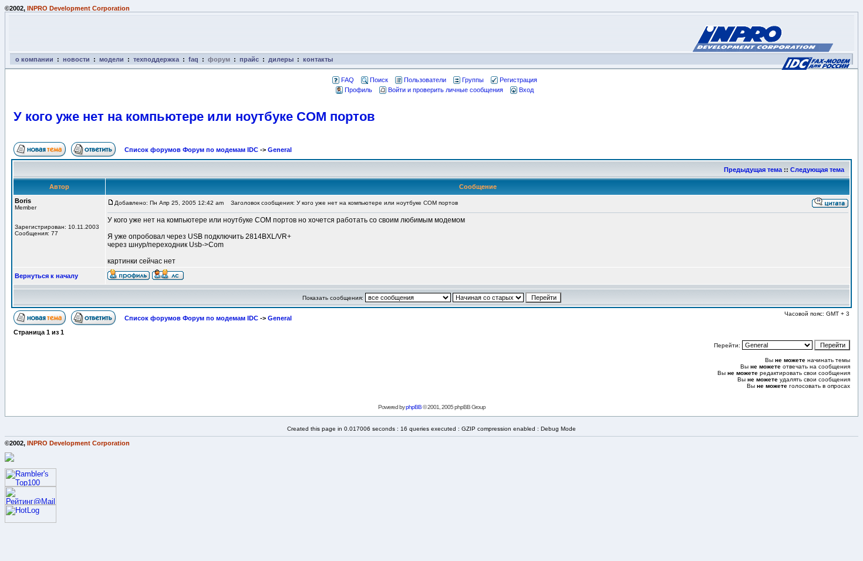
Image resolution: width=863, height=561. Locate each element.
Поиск (379, 79)
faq (193, 59)
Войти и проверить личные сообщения (445, 89)
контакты (318, 59)
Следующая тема (817, 169)
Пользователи (425, 79)
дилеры (281, 59)
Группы (473, 79)
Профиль (358, 89)
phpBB (414, 407)
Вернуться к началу (46, 275)
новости (76, 59)
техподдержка (156, 59)
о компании (34, 59)
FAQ (347, 79)
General (280, 149)
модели (111, 59)
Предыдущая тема (753, 169)
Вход (526, 89)
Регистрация (518, 79)
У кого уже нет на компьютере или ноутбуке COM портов (194, 116)
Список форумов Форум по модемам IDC (191, 149)
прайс (249, 59)
